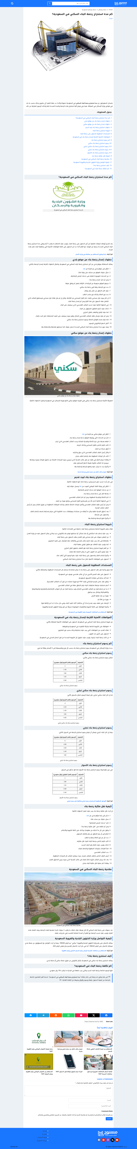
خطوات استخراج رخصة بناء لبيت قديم (98, 127)
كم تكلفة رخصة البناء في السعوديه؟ (98, 168)
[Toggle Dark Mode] (12, 3)
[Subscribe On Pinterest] (103, 1140)
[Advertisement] (68, 87)
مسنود (125, 1146)
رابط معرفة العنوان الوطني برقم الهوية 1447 (40, 1050)
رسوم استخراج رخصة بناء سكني (100, 143)
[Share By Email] (81, 1015)
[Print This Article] (30, 1015)
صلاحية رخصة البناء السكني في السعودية (96, 159)
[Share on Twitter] (93, 1015)
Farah (111, 18)
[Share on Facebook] (106, 1015)
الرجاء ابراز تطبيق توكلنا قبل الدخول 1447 (69, 1071)
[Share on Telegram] (43, 1015)
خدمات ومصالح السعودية (89, 9)
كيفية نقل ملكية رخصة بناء (102, 156)
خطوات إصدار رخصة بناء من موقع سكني (97, 124)
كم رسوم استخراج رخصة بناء (101, 140)
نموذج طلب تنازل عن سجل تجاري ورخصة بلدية (92, 472)
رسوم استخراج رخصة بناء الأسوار (99, 152)
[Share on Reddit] (55, 1015)
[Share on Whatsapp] (68, 1015)
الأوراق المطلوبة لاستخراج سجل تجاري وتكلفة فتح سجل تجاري (86, 801)
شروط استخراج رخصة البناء (102, 130)
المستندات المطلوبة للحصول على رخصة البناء (96, 133)
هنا (84, 268)
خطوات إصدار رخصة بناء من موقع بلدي (98, 121)
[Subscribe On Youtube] (117, 1140)
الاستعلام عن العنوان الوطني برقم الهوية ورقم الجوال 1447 (39, 1072)
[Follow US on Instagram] (108, 1140)
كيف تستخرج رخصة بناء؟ (102, 165)
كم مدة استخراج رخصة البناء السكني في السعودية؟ (94, 118)
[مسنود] (108, 1133)
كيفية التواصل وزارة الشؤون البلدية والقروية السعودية (92, 162)
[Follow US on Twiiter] (113, 1140)
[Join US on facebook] (99, 1140)
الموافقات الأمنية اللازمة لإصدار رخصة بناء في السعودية (92, 137)
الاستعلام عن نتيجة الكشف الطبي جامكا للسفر (99, 1050)
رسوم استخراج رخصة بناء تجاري (100, 149)
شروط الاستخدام (42, 1137)
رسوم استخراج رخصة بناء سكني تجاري (98, 146)
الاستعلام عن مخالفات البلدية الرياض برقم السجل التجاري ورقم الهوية (84, 950)
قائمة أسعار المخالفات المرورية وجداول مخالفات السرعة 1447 (99, 1072)
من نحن (45, 1131)
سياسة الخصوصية (42, 1140)
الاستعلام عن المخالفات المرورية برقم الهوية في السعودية (87, 612)
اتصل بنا (44, 1134)
